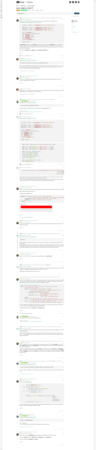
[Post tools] (63, 55)
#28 (63, 328)
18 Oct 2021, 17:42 (27, 77)
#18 (63, 101)
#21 (63, 187)
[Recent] (1, 3)
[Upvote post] (60, 55)
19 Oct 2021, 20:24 (27, 328)
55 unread (74, 26)
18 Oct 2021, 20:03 (27, 254)
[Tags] (1, 5)
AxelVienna (22, 17)
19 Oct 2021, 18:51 (27, 278)
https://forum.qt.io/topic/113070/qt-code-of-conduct (35, 111)
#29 (63, 342)
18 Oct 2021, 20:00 (27, 235)
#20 (63, 167)
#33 (63, 433)
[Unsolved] (1, 17)
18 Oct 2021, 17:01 (27, 19)
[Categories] (1, 1)
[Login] (95, 1)
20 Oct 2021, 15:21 (27, 342)
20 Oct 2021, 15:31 (33, 362)
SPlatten (21, 19)
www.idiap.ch (25, 110)
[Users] (1, 9)
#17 (63, 88)
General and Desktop (24, 10)
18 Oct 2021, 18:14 (33, 101)
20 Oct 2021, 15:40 (27, 380)
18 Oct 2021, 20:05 (27, 266)
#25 (63, 266)
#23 (63, 235)
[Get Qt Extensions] (1, 15)
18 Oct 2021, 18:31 (27, 167)
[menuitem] (95, 1)
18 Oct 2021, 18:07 (28, 88)
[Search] (1, 13)
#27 (63, 316)
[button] (1, 449)
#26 (63, 278)
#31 (63, 380)
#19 (63, 116)
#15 (63, 58)
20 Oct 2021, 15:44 (33, 415)
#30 (63, 362)
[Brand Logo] (25, 2)
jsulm (20, 362)
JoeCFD (21, 116)
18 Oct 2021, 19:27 (27, 222)
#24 (63, 254)
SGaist (20, 101)
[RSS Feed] (25, 13)
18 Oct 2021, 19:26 (27, 187)
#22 (63, 222)
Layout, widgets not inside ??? (31, 60)
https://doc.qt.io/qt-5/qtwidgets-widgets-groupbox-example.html (30, 22)
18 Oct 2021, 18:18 (27, 116)
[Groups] (1, 11)
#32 (63, 415)
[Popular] (1, 7)
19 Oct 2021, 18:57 (33, 316)
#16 (63, 77)
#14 (63, 19)
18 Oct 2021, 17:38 (28, 58)
